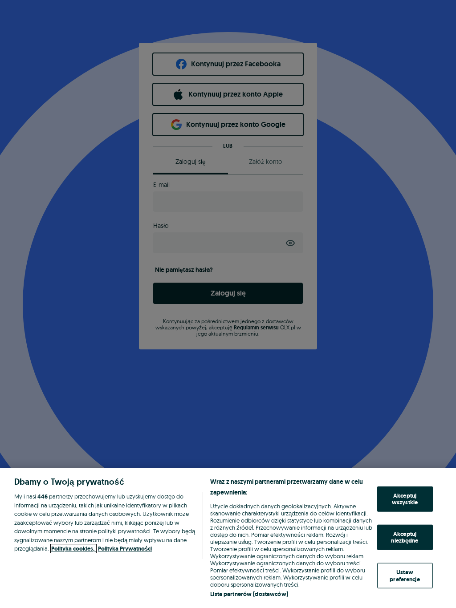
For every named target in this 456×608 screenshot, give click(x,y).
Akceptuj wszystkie (405, 498)
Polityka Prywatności (125, 548)
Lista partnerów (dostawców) (249, 594)
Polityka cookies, (73, 548)
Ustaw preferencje (404, 575)
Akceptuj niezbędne (404, 537)
